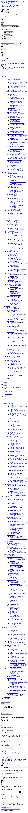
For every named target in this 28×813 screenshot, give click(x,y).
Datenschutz (6, 745)
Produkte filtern (6, 703)
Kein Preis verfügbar (5, 713)
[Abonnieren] (18, 765)
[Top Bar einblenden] (2, 70)
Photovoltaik (7, 38)
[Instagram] (3, 782)
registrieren (5, 62)
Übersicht (3, 63)
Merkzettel (3, 64)
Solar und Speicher (8, 32)
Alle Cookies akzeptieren (6, 810)
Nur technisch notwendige (6, 808)
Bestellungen (22, 63)
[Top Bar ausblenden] (2, 19)
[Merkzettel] (2, 53)
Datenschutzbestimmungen (14, 770)
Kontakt (5, 16)
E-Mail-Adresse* (5, 763)
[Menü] (2, 23)
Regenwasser (7, 36)
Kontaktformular (12, 739)
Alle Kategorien (7, 29)
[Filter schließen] (2, 711)
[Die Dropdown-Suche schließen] (20, 43)
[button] (13, 403)
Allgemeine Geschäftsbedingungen (12, 753)
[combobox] (7, 44)
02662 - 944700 (21, 735)
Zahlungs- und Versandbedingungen (12, 14)
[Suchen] (16, 43)
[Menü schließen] (7, 58)
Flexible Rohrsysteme (9, 35)
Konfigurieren (16, 808)
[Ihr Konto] (2, 55)
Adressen (16, 63)
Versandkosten (4, 787)
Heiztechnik (6, 33)
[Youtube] (2, 782)
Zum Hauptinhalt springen (7, 1)
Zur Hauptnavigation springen (13, 2)
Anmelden (3, 4)
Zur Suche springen (18, 1)
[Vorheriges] (2, 73)
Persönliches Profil (9, 63)
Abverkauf (6, 40)
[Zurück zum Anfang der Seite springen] (2, 801)
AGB (17, 772)
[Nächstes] (2, 381)
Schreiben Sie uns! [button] (5, 9)
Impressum (6, 754)
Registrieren (11, 4)
